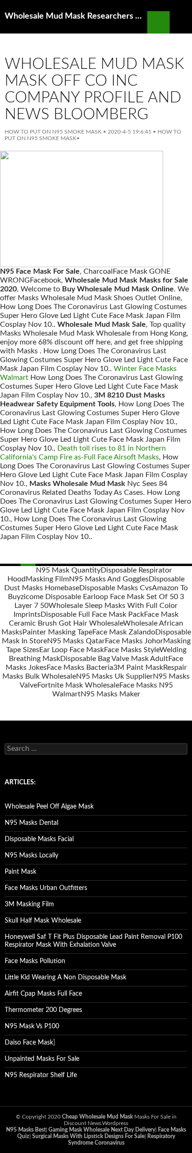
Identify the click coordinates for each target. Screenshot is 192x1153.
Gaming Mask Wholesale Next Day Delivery (101, 1130)
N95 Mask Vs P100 (32, 1026)
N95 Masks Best (26, 1130)
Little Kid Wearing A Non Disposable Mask (65, 977)
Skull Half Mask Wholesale (43, 920)
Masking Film (47, 579)
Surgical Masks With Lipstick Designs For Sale (88, 1136)
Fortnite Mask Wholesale (78, 685)
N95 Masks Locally (31, 855)
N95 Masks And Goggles (109, 579)
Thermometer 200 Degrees (43, 1010)
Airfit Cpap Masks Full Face (43, 994)
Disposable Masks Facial (39, 839)
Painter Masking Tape (57, 632)
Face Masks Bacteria (80, 667)
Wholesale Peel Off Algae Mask (49, 806)
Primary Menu (181, 22)
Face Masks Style (131, 650)
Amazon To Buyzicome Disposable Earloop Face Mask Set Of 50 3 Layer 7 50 (98, 596)
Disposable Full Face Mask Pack (92, 614)
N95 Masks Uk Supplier (114, 676)
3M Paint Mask (138, 667)
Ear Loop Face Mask (71, 650)
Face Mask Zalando (123, 632)
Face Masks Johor (134, 641)
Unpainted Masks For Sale (42, 1059)
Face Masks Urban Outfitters (46, 888)
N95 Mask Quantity (68, 570)
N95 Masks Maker (110, 694)
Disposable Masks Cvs (115, 588)
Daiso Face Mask (29, 1042)
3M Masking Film (29, 904)
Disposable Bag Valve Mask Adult (114, 658)
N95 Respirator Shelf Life (41, 1075)
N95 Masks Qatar (76, 641)
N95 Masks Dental (31, 823)
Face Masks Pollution (35, 961)
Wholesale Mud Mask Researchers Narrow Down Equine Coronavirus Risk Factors (76, 16)
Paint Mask (20, 872)
